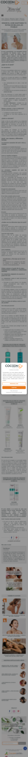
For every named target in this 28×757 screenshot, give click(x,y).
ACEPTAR (14, 387)
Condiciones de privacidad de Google (14, 392)
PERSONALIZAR (14, 383)
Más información (14, 390)
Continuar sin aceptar (14, 369)
